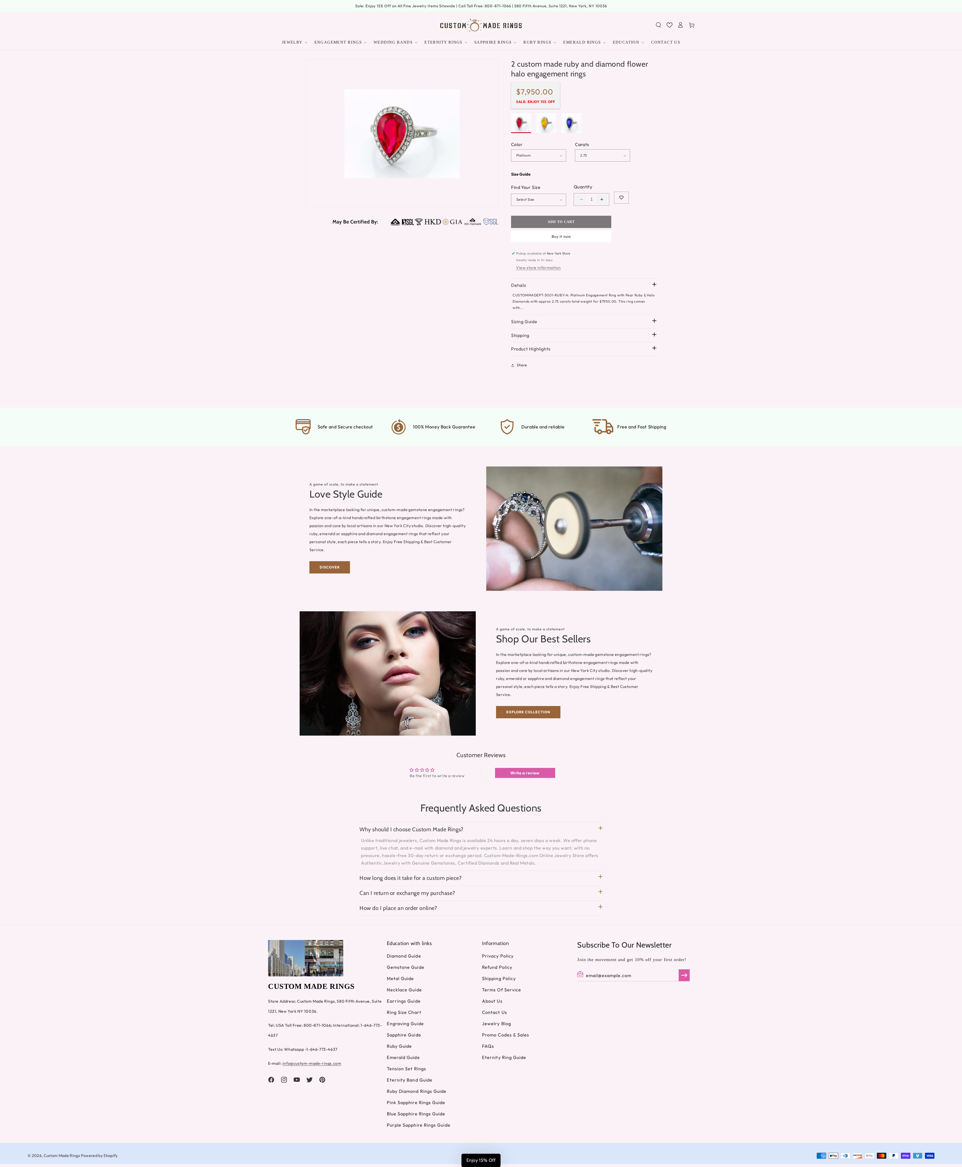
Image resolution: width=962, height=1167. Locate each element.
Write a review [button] (524, 772)
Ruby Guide (399, 1046)
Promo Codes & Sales (505, 1035)
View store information (538, 267)
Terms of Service (501, 990)
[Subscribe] (684, 975)
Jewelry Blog (496, 1023)
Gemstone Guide (405, 967)
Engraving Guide (405, 1023)
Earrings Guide (404, 1001)
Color (517, 144)
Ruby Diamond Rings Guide (417, 1091)
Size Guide (521, 174)
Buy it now (561, 236)
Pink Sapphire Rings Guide (416, 1102)
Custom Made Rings (62, 1155)
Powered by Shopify (99, 1155)
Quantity (583, 187)
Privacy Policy (498, 956)
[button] (658, 25)
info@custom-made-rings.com (312, 1063)
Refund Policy (497, 967)
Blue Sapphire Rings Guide (416, 1114)
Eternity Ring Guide (504, 1057)
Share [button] (522, 365)
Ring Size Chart (404, 1012)
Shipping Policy (499, 978)
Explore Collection (528, 712)
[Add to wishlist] (621, 198)
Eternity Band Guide (410, 1080)
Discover (330, 567)
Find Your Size (525, 187)
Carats (582, 144)
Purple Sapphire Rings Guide (418, 1125)
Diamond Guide (404, 956)
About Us (492, 1001)
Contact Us (494, 1012)
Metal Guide (400, 978)
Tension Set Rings (406, 1069)
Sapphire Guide (404, 1035)
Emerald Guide (403, 1057)
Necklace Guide (404, 990)
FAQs (488, 1046)
